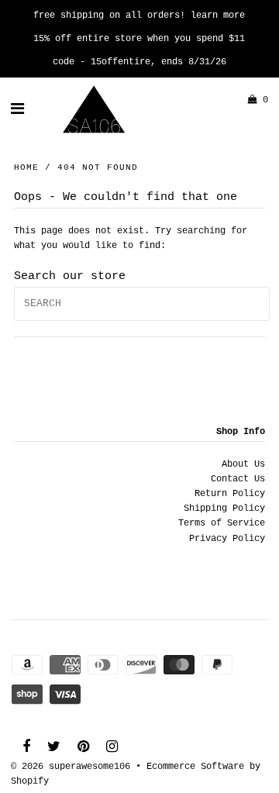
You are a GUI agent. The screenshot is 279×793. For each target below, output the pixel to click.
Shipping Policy (224, 508)
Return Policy (230, 493)
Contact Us (238, 479)
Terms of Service (221, 523)
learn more (218, 15)
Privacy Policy (227, 538)
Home (26, 167)
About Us (243, 464)
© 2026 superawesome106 (70, 766)
